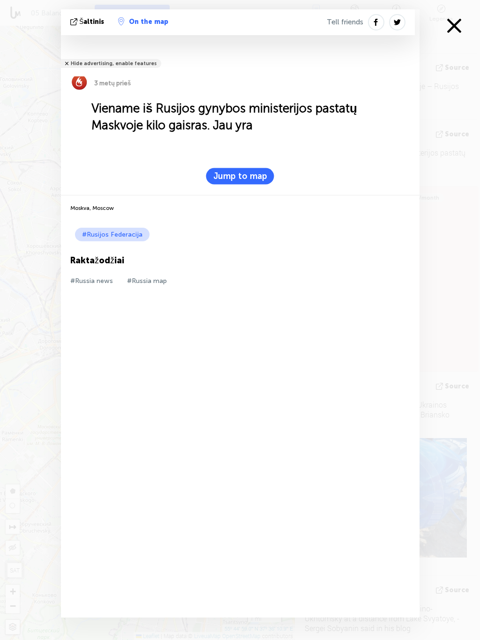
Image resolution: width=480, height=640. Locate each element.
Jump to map (240, 176)
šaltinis (91, 22)
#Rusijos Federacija (112, 234)
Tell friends (345, 22)
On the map (148, 22)
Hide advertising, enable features (114, 63)
